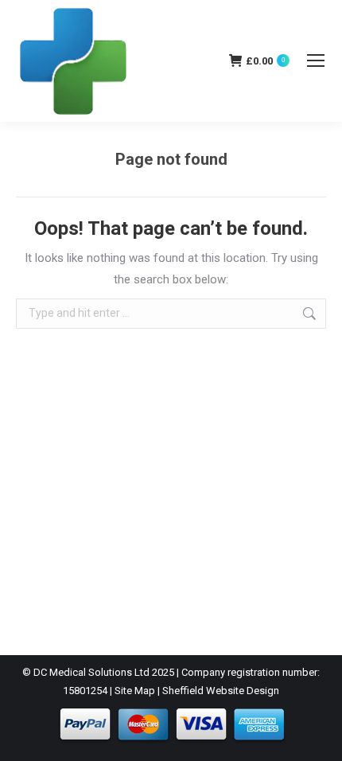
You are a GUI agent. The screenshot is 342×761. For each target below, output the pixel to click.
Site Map (135, 691)
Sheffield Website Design (220, 691)
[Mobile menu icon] (315, 60)
